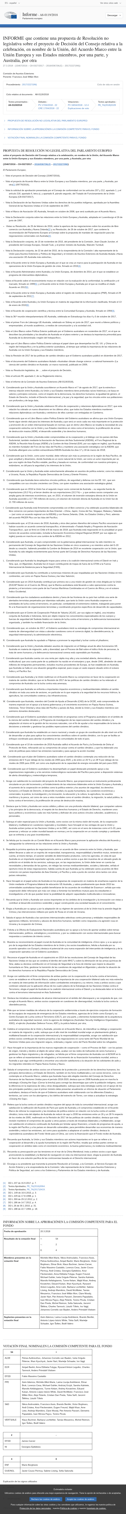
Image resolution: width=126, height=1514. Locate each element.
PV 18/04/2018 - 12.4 (78, 105)
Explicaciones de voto (78, 108)
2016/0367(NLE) (42, 164)
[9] (113, 311)
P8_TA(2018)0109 (107, 105)
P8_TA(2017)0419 (36, 1189)
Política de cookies (68, 1508)
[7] (32, 296)
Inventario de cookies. (96, 1508)
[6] (27, 287)
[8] (27, 305)
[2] (49, 229)
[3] (49, 236)
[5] (36, 284)
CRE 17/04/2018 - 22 (48, 108)
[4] (79, 266)
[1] (14, 184)
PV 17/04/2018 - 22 (47, 105)
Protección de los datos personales (35, 1508)
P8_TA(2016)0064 (36, 1186)
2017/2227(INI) (29, 84)
